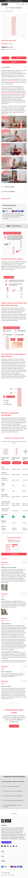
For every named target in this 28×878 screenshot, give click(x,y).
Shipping (3, 49)
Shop (6, 874)
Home (2, 11)
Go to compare (14, 726)
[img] (4, 562)
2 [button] (12, 703)
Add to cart (18, 57)
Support (12, 874)
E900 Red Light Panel (9, 11)
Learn (9, 874)
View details (6, 462)
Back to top (14, 813)
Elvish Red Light (7, 872)
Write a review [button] (14, 554)
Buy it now (14, 62)
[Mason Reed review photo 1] (4, 587)
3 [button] (14, 703)
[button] (23, 4)
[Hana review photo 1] (4, 612)
